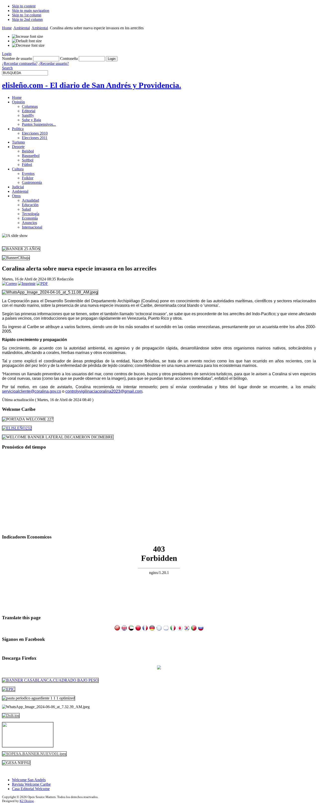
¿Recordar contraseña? (20, 63)
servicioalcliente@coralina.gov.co (31, 391)
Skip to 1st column (26, 15)
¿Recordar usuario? (54, 63)
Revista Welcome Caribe (31, 784)
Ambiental (21, 28)
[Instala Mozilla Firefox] (159, 668)
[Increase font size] (27, 36)
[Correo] (9, 283)
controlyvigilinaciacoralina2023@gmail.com (103, 391)
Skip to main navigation (30, 10)
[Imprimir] (27, 283)
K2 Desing (27, 801)
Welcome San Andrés (29, 780)
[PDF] (42, 283)
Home (7, 28)
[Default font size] (27, 41)
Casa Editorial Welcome (31, 789)
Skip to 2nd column (27, 19)
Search (7, 68)
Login (6, 54)
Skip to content (24, 6)
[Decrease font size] (28, 45)
